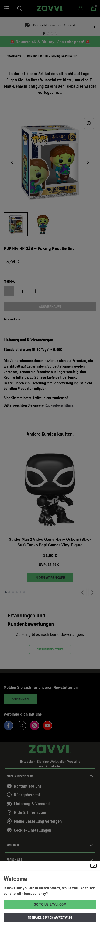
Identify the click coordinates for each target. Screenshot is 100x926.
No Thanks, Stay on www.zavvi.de (50, 917)
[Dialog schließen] (93, 866)
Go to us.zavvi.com (50, 904)
